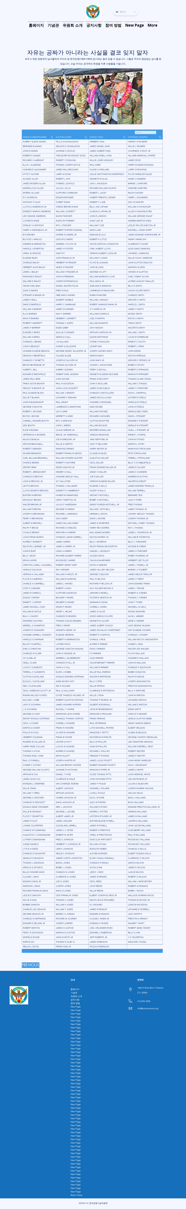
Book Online (76, 1195)
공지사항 (75, 999)
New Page (76, 1006)
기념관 (74, 992)
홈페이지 (75, 989)
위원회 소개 (76, 996)
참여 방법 (75, 1003)
